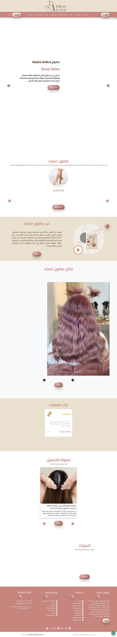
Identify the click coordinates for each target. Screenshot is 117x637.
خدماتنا (79, 14)
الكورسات (53, 14)
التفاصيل (85, 486)
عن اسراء (86, 14)
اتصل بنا (30, 14)
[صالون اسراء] (55, 5)
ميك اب (79, 510)
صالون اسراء (24, 544)
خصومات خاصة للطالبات (48, 510)
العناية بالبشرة (77, 513)
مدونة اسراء (39, 14)
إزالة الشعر (78, 525)
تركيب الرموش (77, 529)
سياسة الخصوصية (84, 544)
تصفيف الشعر (77, 517)
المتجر (46, 14)
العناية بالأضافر (76, 527)
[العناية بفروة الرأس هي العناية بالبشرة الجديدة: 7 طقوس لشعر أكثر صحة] (58, 395)
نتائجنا (71, 14)
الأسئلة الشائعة (50, 525)
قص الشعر (78, 520)
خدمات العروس (76, 515)
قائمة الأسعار (62, 14)
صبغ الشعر (78, 522)
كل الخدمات (58, 116)
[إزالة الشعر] (58, 87)
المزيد (37, 163)
